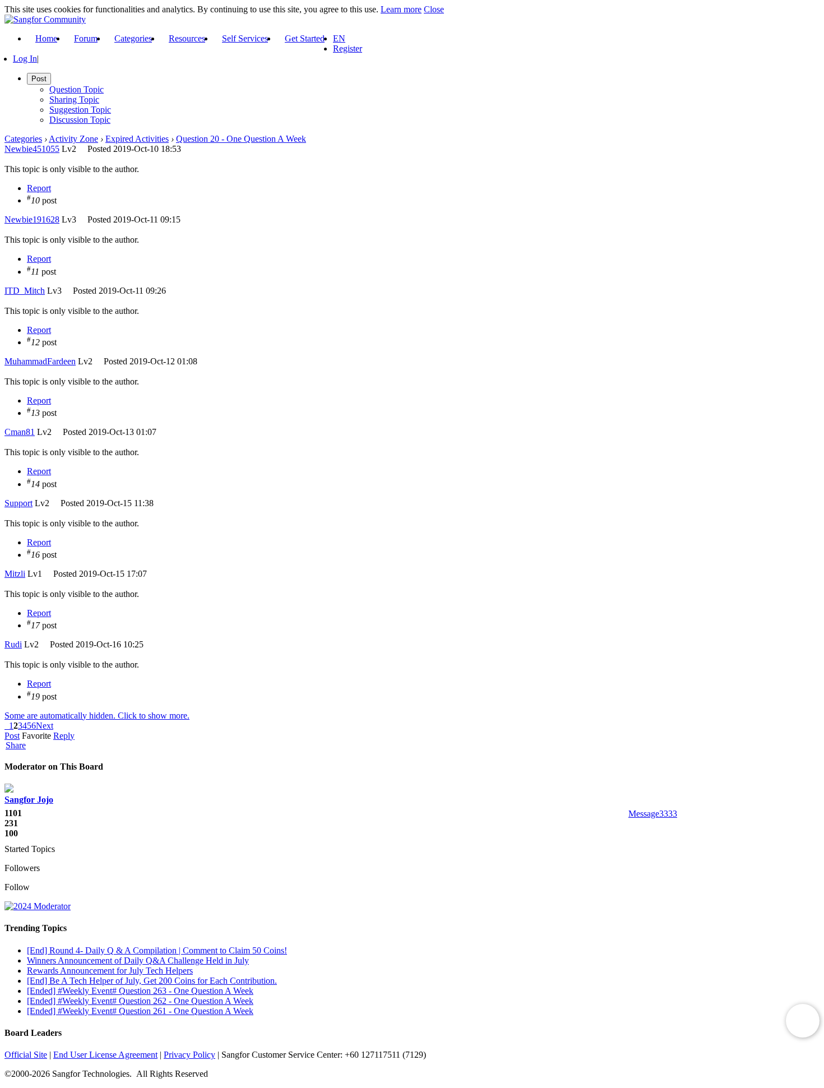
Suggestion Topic (80, 109)
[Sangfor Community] (45, 19)
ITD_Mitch (24, 290)
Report (39, 188)
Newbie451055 (31, 149)
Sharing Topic (74, 99)
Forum (86, 38)
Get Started (305, 38)
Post (12, 735)
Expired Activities (137, 138)
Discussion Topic (79, 119)
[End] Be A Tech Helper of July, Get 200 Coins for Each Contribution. (152, 980)
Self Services (245, 38)
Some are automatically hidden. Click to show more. (96, 715)
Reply (64, 735)
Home (46, 38)
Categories (133, 38)
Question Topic (76, 89)
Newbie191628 (31, 219)
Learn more (401, 9)
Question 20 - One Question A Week (241, 138)
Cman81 (19, 432)
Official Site (25, 1054)
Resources (187, 38)
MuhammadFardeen (40, 361)
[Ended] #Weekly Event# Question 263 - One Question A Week (140, 991)
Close (434, 9)
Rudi (13, 644)
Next (44, 725)
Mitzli (14, 573)
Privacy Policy (189, 1054)
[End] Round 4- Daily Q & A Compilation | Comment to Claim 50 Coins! (157, 950)
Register (347, 48)
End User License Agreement (105, 1054)
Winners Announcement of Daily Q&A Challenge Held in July (138, 960)
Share (16, 745)
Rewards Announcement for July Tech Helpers (110, 970)
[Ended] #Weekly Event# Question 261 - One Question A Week (140, 1011)
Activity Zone (73, 138)
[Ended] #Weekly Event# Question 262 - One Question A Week (140, 1001)
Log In (25, 58)
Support (18, 503)
